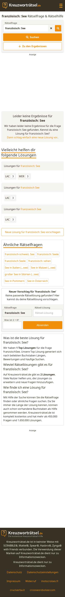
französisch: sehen (39, 261)
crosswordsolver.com (42, 590)
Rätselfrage (11, 22)
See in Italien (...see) (16, 267)
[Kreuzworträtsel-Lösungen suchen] (58, 28)
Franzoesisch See (31, 209)
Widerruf (30, 581)
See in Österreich (37, 281)
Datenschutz (14, 572)
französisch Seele (15, 261)
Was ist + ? (11, 319)
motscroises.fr (50, 581)
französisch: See (30, 166)
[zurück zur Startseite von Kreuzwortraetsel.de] (23, 6)
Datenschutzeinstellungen (42, 572)
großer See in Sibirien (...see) (22, 274)
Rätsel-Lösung (42, 307)
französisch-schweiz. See (19, 254)
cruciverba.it (17, 590)
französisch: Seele (48, 254)
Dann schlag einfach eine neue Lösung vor (32, 137)
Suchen (34, 37)
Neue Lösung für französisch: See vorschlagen (32, 232)
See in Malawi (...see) (43, 267)
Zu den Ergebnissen (34, 46)
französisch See (30, 187)
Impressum (13, 581)
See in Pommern (14, 281)
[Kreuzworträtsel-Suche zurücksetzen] (51, 28)
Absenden (43, 325)
